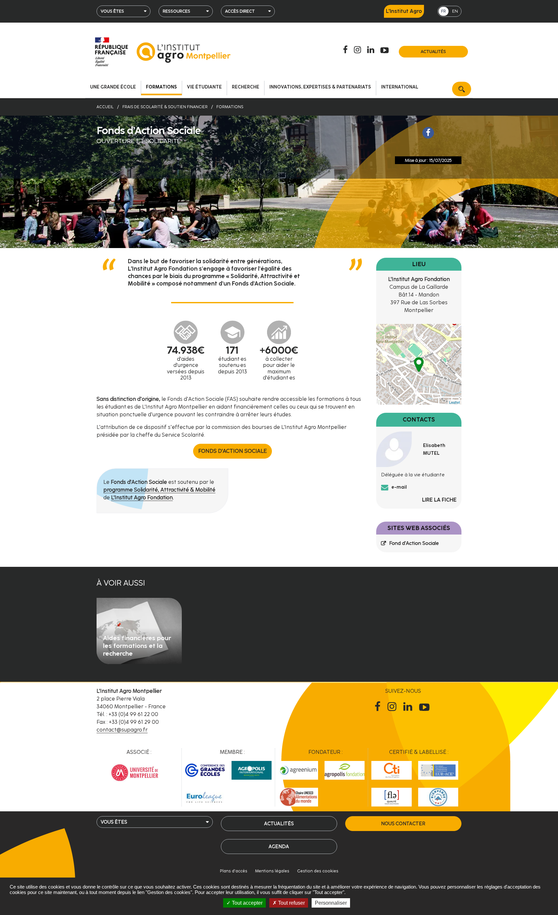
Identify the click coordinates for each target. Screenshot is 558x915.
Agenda (279, 846)
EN (455, 11)
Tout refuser (291, 903)
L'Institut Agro (404, 11)
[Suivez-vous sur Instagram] (358, 50)
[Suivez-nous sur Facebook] (346, 50)
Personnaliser (331, 903)
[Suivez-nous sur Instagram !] (393, 707)
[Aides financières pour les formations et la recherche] (139, 630)
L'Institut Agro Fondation (142, 497)
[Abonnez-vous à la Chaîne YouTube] (385, 50)
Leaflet (454, 402)
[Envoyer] (461, 89)
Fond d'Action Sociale (414, 543)
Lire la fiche (439, 500)
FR (443, 11)
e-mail (399, 487)
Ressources (176, 11)
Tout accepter (247, 903)
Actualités (433, 51)
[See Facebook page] (428, 133)
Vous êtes (112, 11)
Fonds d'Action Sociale (232, 451)
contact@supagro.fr (122, 730)
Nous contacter (403, 824)
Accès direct (240, 11)
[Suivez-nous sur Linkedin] (371, 50)
